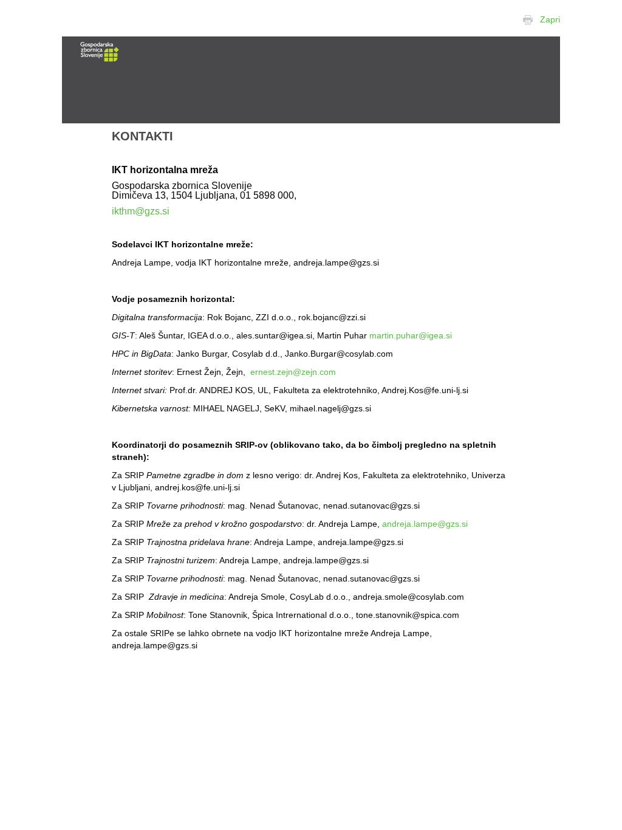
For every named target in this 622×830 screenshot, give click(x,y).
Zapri (550, 19)
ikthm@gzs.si (140, 211)
